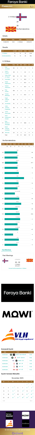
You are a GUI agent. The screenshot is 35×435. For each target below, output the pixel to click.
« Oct (4, 400)
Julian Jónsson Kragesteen (7, 107)
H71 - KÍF (21, 369)
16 (31, 391)
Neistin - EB (21, 360)
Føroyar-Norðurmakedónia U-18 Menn (17, 268)
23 (31, 394)
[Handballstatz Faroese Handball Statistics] (7, 6)
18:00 (30, 357)
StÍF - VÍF (21, 363)
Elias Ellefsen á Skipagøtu (7, 123)
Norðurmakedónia (6, 55)
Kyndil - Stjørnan (21, 357)
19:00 (30, 360)
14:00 (30, 363)
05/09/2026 (5, 354)
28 (22, 397)
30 (31, 397)
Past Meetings (6, 250)
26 (12, 397)
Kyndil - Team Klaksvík (20, 354)
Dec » (31, 400)
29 (27, 397)
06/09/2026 (5, 363)
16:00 (30, 354)
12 (12, 391)
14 (22, 391)
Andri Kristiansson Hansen (8, 117)
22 (27, 394)
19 (12, 394)
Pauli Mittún (7, 79)
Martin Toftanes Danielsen (7, 128)
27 (17, 397)
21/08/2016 (17, 259)
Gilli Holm (7, 132)
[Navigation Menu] (32, 6)
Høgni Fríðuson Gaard (7, 99)
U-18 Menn (4, 53)
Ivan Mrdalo (7, 103)
